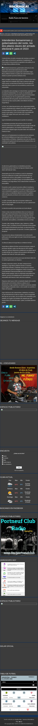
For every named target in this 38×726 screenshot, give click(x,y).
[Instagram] (18, 722)
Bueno (5, 456)
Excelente (5, 458)
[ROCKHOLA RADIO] (19, 6)
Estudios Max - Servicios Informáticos (24, 719)
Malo (4, 460)
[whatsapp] (21, 722)
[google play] (20, 722)
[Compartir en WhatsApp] (10, 53)
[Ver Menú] (2, 4)
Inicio (2, 33)
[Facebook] (16, 722)
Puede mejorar (7, 462)
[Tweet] (7, 53)
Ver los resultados (19, 470)
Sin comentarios (7, 464)
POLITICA (7, 33)
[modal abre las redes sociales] (14, 53)
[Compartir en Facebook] (3, 53)
